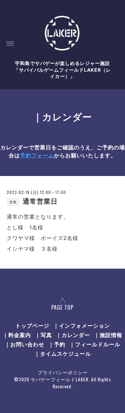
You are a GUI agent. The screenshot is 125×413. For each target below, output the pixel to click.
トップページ (32, 325)
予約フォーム (37, 155)
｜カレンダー (73, 335)
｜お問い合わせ (24, 344)
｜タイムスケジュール (62, 353)
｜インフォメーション (81, 325)
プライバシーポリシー (63, 372)
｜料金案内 (17, 335)
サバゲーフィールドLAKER (59, 379)
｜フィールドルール (94, 344)
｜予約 (56, 344)
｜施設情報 (108, 335)
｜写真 (43, 335)
